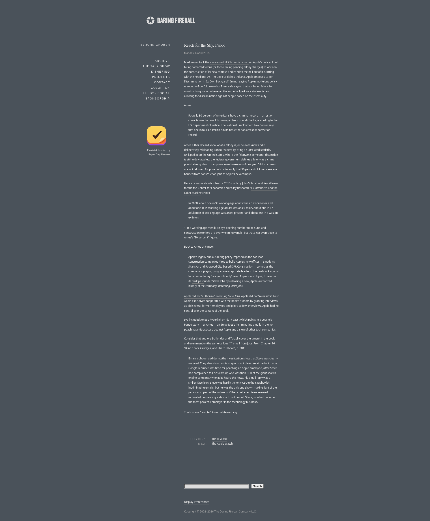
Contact (162, 82)
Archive (162, 61)
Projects (161, 77)
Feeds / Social (156, 93)
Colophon (160, 87)
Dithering (160, 71)
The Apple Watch (222, 443)
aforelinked (217, 62)
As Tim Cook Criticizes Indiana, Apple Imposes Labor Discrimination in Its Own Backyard (228, 79)
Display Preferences (196, 502)
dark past (198, 281)
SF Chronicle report (237, 62)
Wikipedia (191, 155)
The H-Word (219, 439)
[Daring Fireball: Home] (170, 25)
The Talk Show (156, 66)
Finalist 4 (152, 150)
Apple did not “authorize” (212, 296)
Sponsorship (157, 98)
